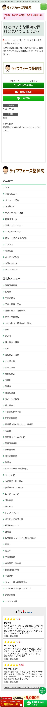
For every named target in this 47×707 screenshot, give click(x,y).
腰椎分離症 (10, 449)
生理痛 (8, 292)
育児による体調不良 (14, 519)
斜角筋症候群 (11, 418)
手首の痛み (10, 298)
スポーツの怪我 (12, 399)
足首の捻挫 (10, 393)
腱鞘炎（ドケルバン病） (16, 437)
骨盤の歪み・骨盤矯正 (15, 310)
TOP (7, 187)
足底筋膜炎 (10, 595)
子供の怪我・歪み (13, 304)
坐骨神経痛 (10, 557)
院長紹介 (9, 251)
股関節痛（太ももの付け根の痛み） (21, 538)
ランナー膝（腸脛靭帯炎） (17, 582)
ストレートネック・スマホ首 (18, 588)
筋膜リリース (11, 219)
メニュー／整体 (12, 200)
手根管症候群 (11, 443)
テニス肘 (9, 576)
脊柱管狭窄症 (11, 285)
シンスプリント (12, 513)
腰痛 (7, 329)
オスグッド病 (11, 601)
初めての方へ (11, 194)
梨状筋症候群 (11, 456)
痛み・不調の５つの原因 (16, 238)
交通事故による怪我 (14, 487)
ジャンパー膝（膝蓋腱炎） (17, 468)
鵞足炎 (8, 462)
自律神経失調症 (12, 570)
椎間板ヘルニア (12, 525)
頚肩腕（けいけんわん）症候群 (19, 424)
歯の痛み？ (10, 405)
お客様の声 (10, 206)
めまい (8, 551)
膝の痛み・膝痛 (12, 342)
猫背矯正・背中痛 (13, 563)
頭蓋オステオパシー (14, 225)
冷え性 (8, 431)
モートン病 (10, 475)
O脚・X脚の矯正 (12, 317)
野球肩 (8, 386)
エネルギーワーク (13, 232)
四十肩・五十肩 (12, 494)
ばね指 (8, 532)
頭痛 (7, 348)
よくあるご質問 (12, 257)
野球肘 (8, 380)
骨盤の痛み (10, 374)
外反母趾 (9, 500)
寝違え (8, 544)
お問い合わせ (11, 263)
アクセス (9, 244)
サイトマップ (11, 270)
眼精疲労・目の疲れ (14, 481)
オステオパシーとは (14, 213)
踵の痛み (9, 506)
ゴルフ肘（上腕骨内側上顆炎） (19, 323)
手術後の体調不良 (13, 412)
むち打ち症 (10, 361)
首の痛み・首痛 (12, 355)
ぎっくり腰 (10, 367)
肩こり (8, 336)
